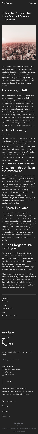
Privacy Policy (31, 428)
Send (9, 381)
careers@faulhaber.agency (19, 394)
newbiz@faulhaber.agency (23, 391)
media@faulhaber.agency (18, 388)
